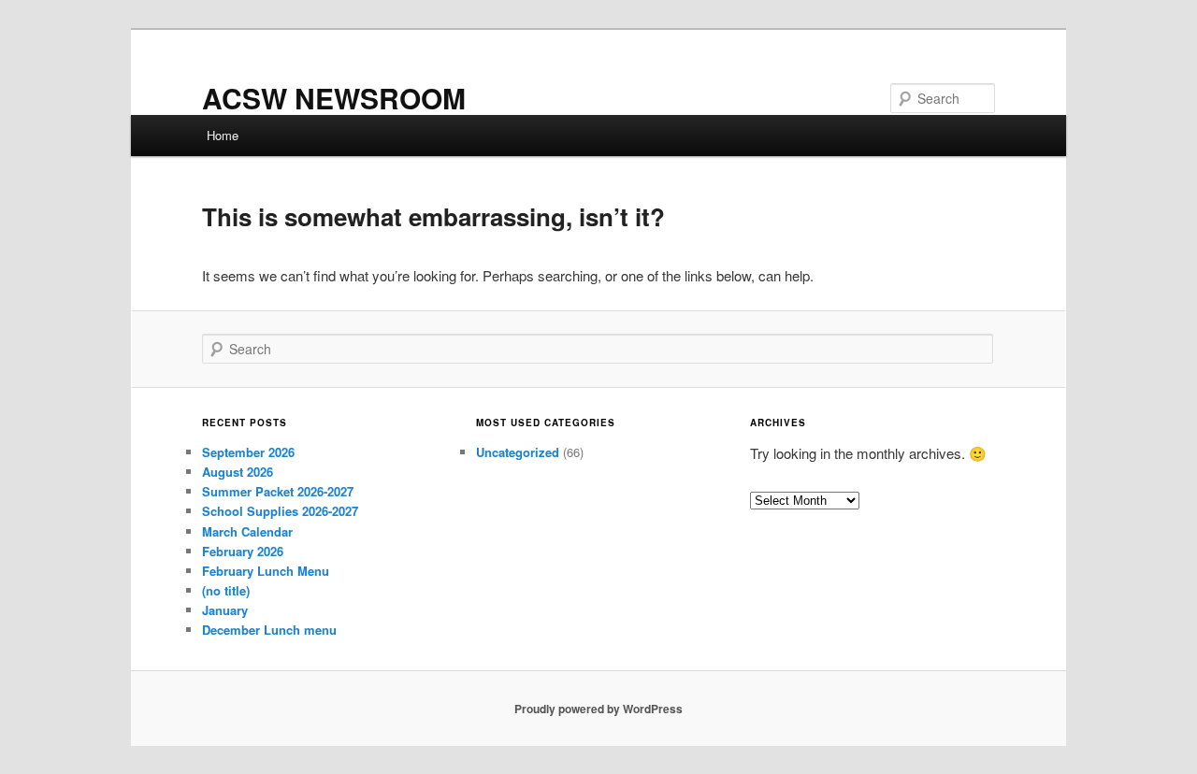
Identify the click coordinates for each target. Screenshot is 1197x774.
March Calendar (247, 531)
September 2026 (248, 452)
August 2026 (237, 471)
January (225, 610)
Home (222, 135)
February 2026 (242, 551)
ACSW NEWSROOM (334, 98)
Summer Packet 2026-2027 (277, 491)
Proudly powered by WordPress (598, 708)
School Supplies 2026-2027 (280, 511)
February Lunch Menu (265, 571)
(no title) (226, 590)
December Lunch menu (269, 629)
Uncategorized (517, 452)
